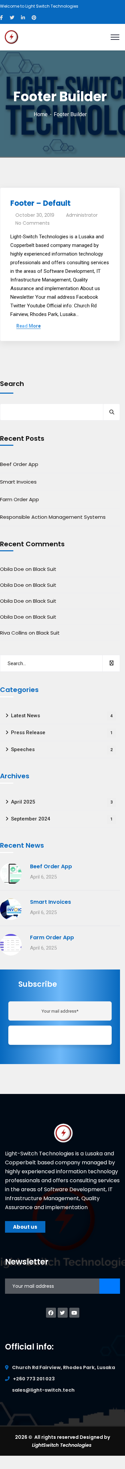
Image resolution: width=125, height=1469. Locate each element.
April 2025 (62, 802)
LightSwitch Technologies (62, 1445)
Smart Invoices (18, 481)
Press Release (62, 732)
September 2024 (62, 819)
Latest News (62, 716)
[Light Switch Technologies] (11, 37)
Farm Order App (19, 499)
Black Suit (44, 569)
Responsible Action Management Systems (53, 516)
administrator (82, 215)
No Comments (32, 223)
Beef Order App (19, 464)
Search (12, 383)
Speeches (62, 749)
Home (41, 114)
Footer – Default (40, 203)
